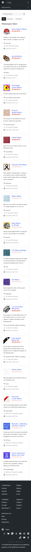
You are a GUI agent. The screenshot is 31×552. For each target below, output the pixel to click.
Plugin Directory (6, 7)
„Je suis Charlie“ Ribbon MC (17, 307)
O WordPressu (6, 485)
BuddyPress (5, 522)
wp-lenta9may (17, 56)
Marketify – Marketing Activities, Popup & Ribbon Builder (19, 425)
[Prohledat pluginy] (24, 14)
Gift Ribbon (16, 280)
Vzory (18, 494)
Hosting (4, 491)
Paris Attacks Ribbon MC (16, 339)
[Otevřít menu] (28, 2)
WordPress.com (6, 513)
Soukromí (4, 494)
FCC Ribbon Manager (19, 250)
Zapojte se (19, 499)
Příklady (18, 485)
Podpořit (19, 505)
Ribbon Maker (16, 196)
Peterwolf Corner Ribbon (17, 397)
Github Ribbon (16, 137)
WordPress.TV (6, 508)
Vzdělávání (5, 499)
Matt (3, 516)
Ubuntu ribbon (16, 369)
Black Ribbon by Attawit (16, 224)
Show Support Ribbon (19, 29)
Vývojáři (4, 505)
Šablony (18, 488)
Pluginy (18, 491)
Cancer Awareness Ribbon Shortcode (18, 454)
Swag (18, 508)
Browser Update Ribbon (17, 111)
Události (18, 502)
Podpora (4, 502)
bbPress (4, 519)
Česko (8, 529)
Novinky (4, 488)
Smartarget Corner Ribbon (17, 86)
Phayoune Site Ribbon (19, 165)
